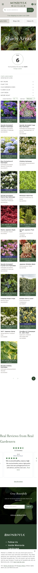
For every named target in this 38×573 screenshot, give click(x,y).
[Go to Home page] (18, 4)
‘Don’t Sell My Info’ (19, 562)
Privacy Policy (21, 565)
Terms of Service (9, 565)
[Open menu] (3, 4)
